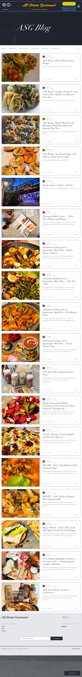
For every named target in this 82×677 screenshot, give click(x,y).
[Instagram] (4, 5)
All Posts (4, 48)
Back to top (77, 649)
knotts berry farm (56, 48)
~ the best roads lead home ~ (39, 9)
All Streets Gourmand (38, 5)
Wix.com (26, 649)
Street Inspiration (23, 48)
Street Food (12, 48)
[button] (6, 9)
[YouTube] (8, 5)
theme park (45, 48)
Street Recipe (35, 48)
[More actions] (77, 57)
